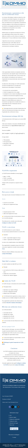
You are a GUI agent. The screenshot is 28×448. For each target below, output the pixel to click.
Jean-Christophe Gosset (13, 402)
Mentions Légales (13, 417)
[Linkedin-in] (15, 407)
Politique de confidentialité (14, 419)
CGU (10, 415)
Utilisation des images (14, 423)
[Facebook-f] (10, 407)
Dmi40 (13, 444)
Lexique (14, 437)
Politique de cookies (13, 421)
